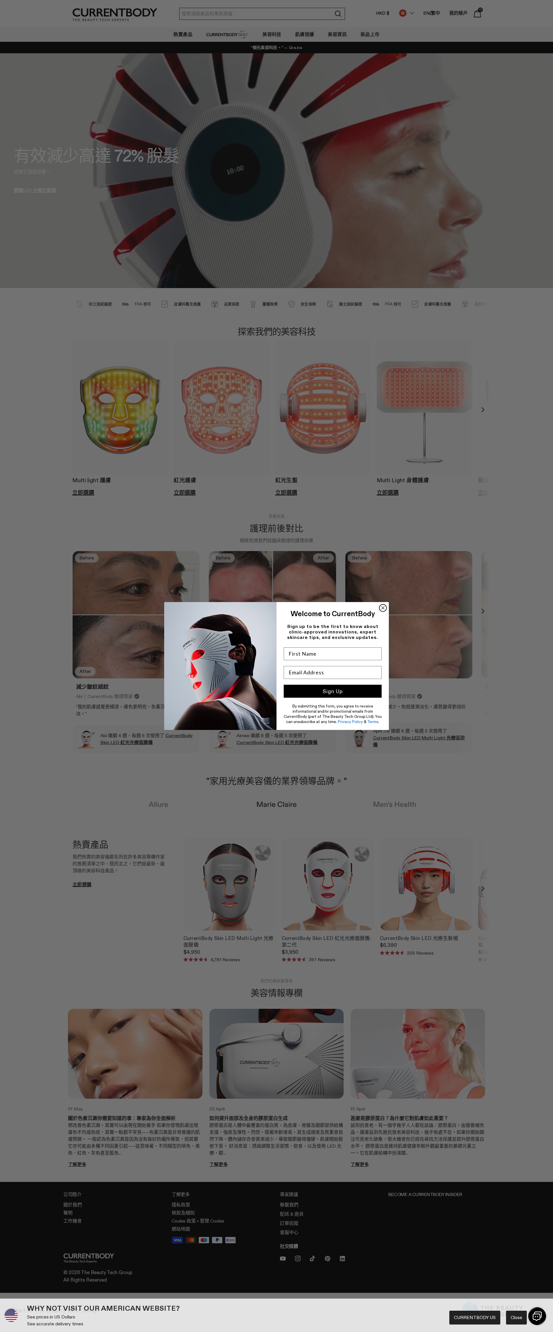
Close (516, 1317)
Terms (372, 721)
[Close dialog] (383, 608)
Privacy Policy (350, 721)
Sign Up (333, 691)
